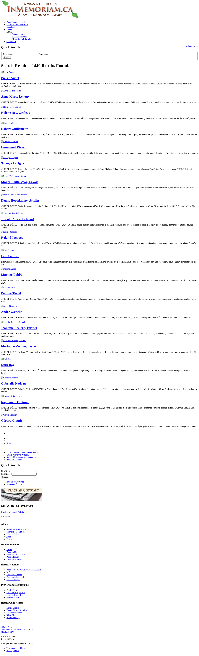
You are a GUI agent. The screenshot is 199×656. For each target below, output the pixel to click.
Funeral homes (18, 34)
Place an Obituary (14, 552)
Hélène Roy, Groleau (15, 112)
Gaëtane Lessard (13, 595)
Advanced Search (14, 484)
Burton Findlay (12, 617)
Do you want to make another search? (22, 452)
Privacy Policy (12, 534)
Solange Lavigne (12, 163)
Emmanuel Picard (13, 147)
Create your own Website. (17, 455)
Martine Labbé (11, 274)
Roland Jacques (12, 237)
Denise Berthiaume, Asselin (20, 200)
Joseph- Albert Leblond (17, 219)
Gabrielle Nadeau (13, 383)
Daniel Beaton (12, 608)
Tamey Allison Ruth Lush (17, 610)
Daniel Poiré (11, 590)
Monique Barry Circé (15, 592)
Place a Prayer (12, 557)
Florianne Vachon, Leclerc (19, 346)
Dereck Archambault (15, 577)
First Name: (8, 54)
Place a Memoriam (14, 559)
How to (9, 539)
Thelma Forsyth (13, 579)
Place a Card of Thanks (16, 554)
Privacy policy (12, 650)
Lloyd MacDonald (14, 613)
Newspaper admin (19, 37)
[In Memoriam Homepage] (40, 17)
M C (8, 572)
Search (9, 549)
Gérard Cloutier (12, 420)
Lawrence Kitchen (14, 574)
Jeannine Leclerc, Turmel (19, 328)
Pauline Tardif (11, 293)
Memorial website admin (22, 39)
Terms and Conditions (15, 532)
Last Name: (44, 54)
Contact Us (11, 41)
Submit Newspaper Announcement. (21, 457)
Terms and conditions (15, 648)
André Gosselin (11, 311)
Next (8, 443)
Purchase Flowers (14, 460)
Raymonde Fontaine (15, 402)
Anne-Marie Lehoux (15, 96)
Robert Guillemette (14, 129)
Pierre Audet (10, 78)
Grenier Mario (12, 597)
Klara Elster (11, 615)
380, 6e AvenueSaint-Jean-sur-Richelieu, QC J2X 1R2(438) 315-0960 (17, 629)
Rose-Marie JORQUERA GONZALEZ (23, 570)
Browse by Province (15, 482)
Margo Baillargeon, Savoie (19, 182)
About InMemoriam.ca (16, 529)
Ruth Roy (7, 365)
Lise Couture (10, 256)
